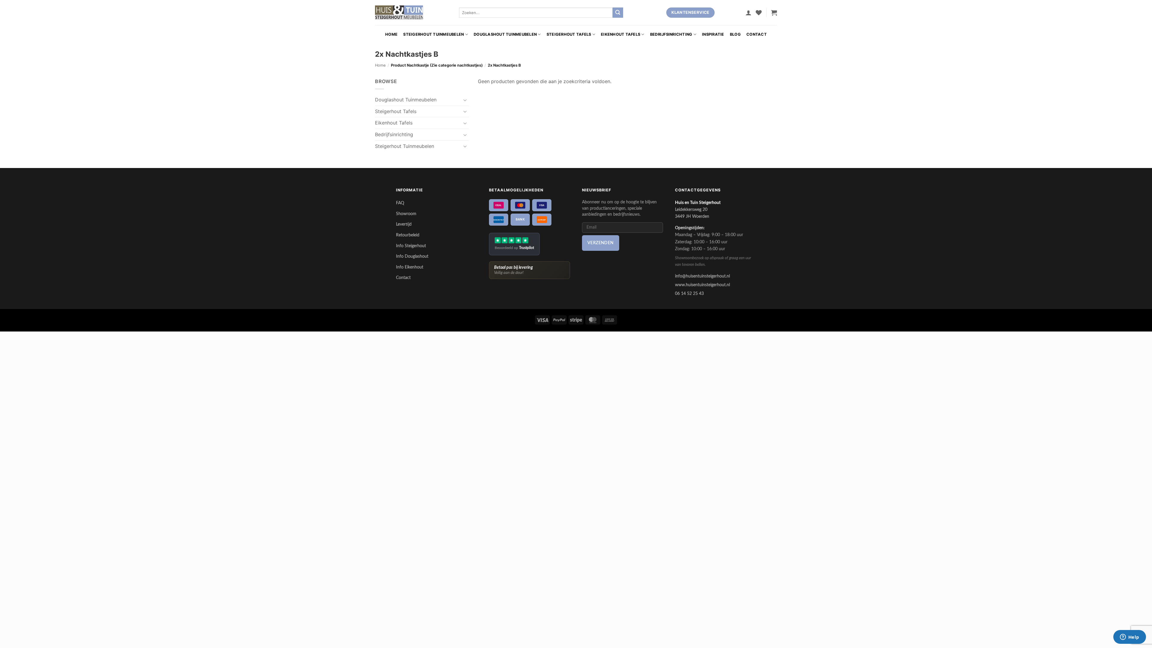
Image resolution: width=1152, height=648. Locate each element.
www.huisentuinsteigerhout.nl (702, 285)
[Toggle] (465, 99)
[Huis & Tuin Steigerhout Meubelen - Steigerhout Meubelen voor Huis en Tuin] (399, 12)
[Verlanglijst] (759, 12)
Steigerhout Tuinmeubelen (433, 34)
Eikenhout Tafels (620, 34)
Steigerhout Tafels (569, 34)
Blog (735, 34)
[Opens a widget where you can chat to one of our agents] (1129, 637)
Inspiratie (713, 34)
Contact (756, 34)
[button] (749, 12)
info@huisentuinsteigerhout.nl (702, 276)
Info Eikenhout (409, 267)
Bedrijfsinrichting (671, 34)
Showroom (406, 214)
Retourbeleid (407, 235)
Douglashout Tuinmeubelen (505, 34)
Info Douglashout (412, 256)
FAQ (400, 203)
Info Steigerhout (411, 246)
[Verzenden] (618, 13)
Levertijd (404, 224)
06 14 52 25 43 (689, 293)
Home (391, 34)
